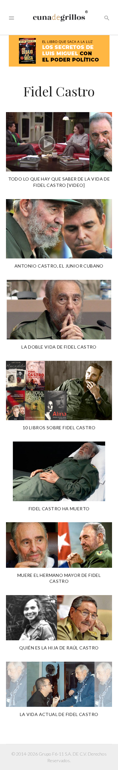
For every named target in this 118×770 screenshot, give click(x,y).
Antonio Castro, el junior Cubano (59, 265)
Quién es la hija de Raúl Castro (58, 647)
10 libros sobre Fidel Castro (59, 427)
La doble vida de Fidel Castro (59, 347)
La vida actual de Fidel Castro (59, 714)
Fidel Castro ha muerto (59, 508)
